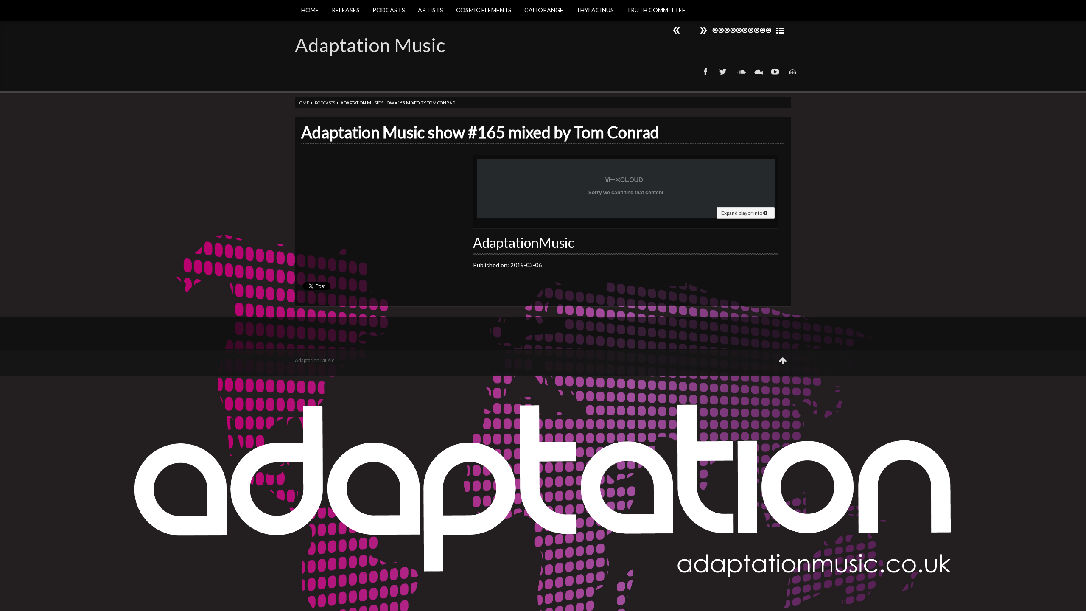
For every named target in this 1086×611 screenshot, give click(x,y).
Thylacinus (595, 10)
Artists (430, 10)
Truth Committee (656, 10)
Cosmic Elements (484, 10)
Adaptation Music (370, 45)
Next (676, 30)
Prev (703, 30)
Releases (346, 10)
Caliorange (543, 10)
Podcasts (388, 10)
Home (310, 10)
